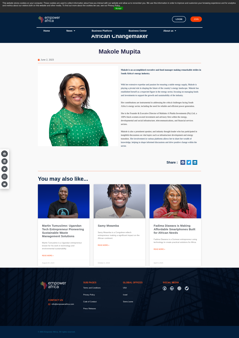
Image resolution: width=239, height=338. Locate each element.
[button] (182, 162)
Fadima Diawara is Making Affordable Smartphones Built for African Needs (174, 229)
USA (125, 288)
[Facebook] (164, 288)
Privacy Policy (89, 295)
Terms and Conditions (92, 288)
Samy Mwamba (108, 225)
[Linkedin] (172, 288)
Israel (125, 295)
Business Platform (102, 30)
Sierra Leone (128, 302)
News (69, 30)
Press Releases (89, 309)
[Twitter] (187, 288)
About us (168, 30)
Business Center (138, 30)
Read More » (48, 256)
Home (46, 30)
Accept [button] (118, 8)
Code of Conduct (90, 302)
